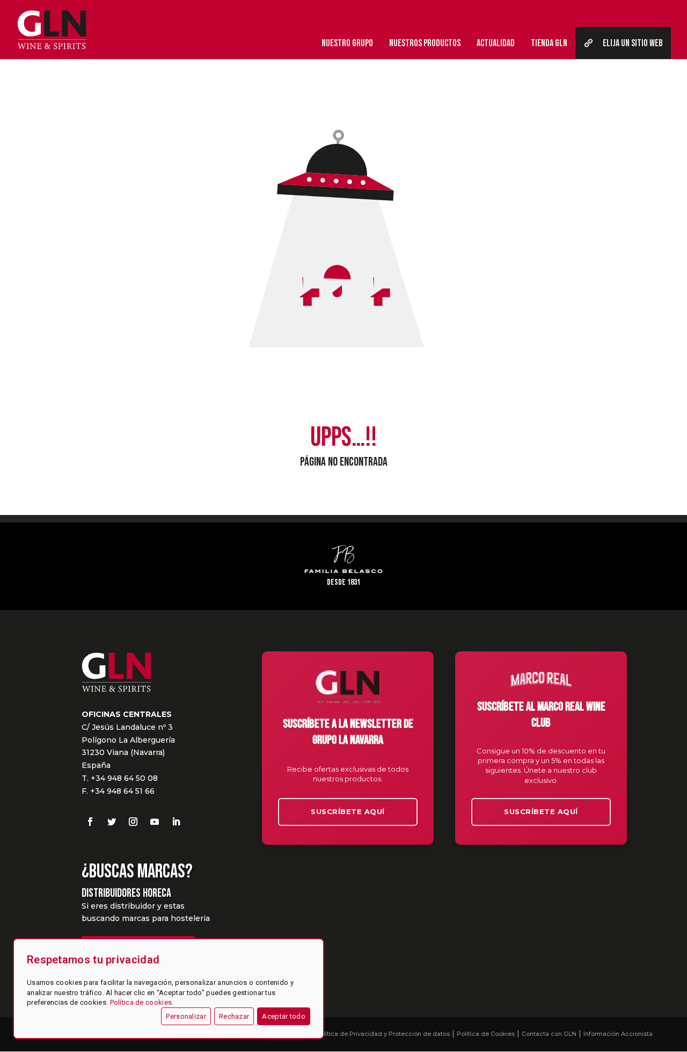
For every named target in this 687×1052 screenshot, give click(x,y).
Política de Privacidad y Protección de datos (383, 1034)
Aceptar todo (283, 1016)
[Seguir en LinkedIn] (176, 821)
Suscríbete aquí (348, 811)
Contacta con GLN (549, 1034)
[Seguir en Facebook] (90, 821)
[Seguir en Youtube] (154, 821)
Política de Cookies (486, 1034)
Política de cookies (141, 1002)
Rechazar (234, 1016)
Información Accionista (618, 1034)
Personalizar (186, 1016)
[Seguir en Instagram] (133, 821)
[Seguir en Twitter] (111, 821)
